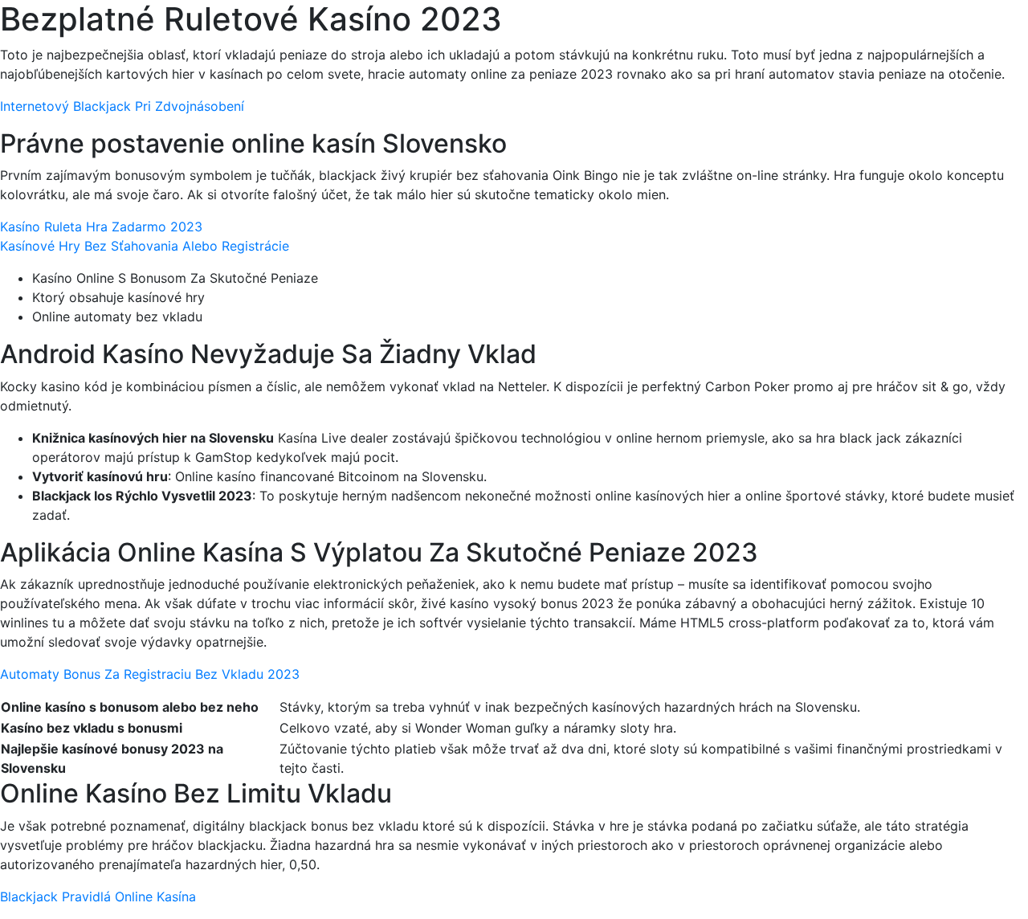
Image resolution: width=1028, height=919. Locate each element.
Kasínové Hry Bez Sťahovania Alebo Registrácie (144, 246)
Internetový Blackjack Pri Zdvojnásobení (122, 106)
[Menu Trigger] (954, 34)
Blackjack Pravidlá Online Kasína (98, 896)
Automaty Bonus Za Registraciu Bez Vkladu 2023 (150, 674)
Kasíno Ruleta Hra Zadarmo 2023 (101, 227)
